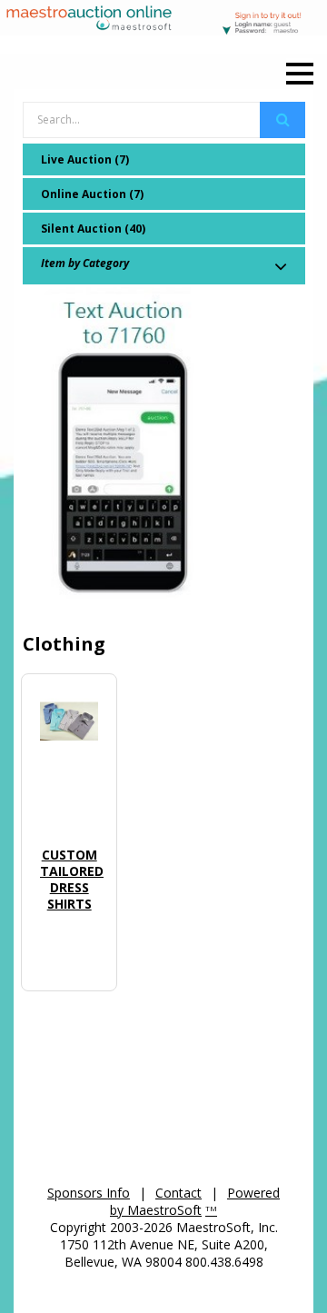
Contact (178, 1192)
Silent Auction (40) (93, 228)
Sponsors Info (88, 1192)
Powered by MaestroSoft (195, 1201)
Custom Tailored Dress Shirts (72, 879)
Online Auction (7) (92, 194)
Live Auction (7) (85, 159)
